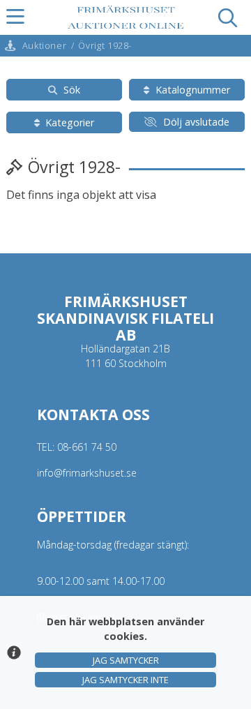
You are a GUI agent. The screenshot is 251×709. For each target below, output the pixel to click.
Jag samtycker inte (125, 679)
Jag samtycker (126, 660)
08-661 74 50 (86, 447)
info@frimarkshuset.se (87, 472)
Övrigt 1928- (105, 45)
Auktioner (44, 45)
